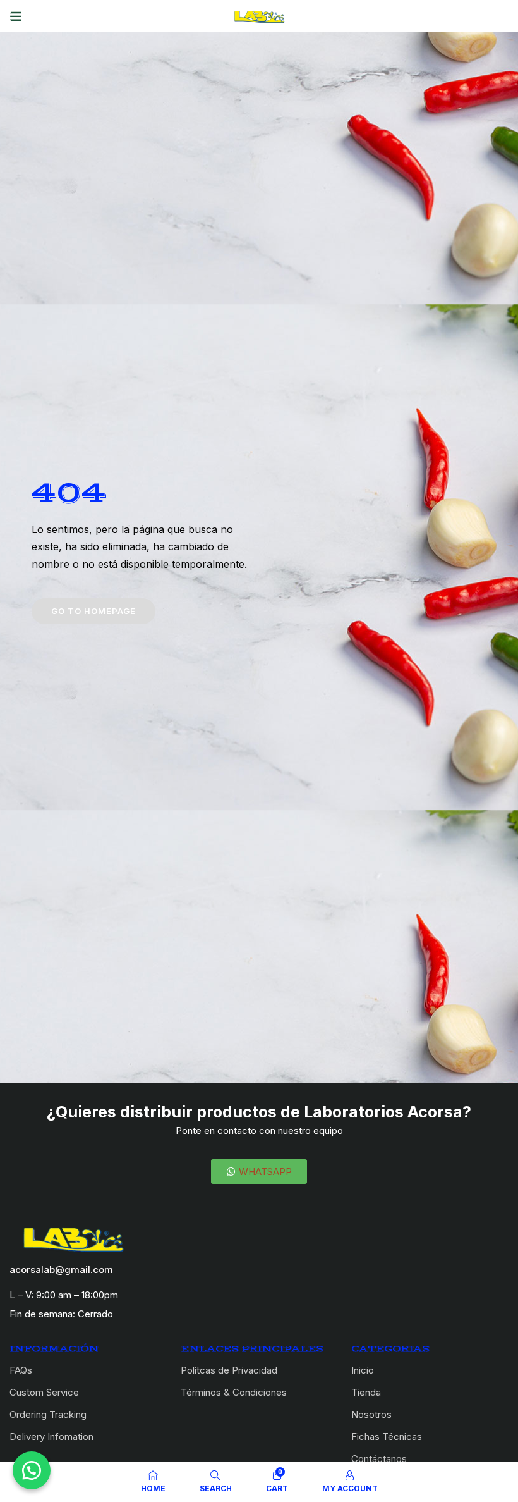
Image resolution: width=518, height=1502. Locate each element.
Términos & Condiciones (234, 1392)
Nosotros (371, 1414)
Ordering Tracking (48, 1414)
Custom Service (44, 1392)
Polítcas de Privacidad (229, 1370)
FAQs (20, 1370)
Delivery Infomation (51, 1437)
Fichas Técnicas (386, 1437)
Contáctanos (379, 1459)
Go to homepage (93, 611)
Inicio (362, 1370)
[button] (32, 1470)
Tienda (366, 1392)
